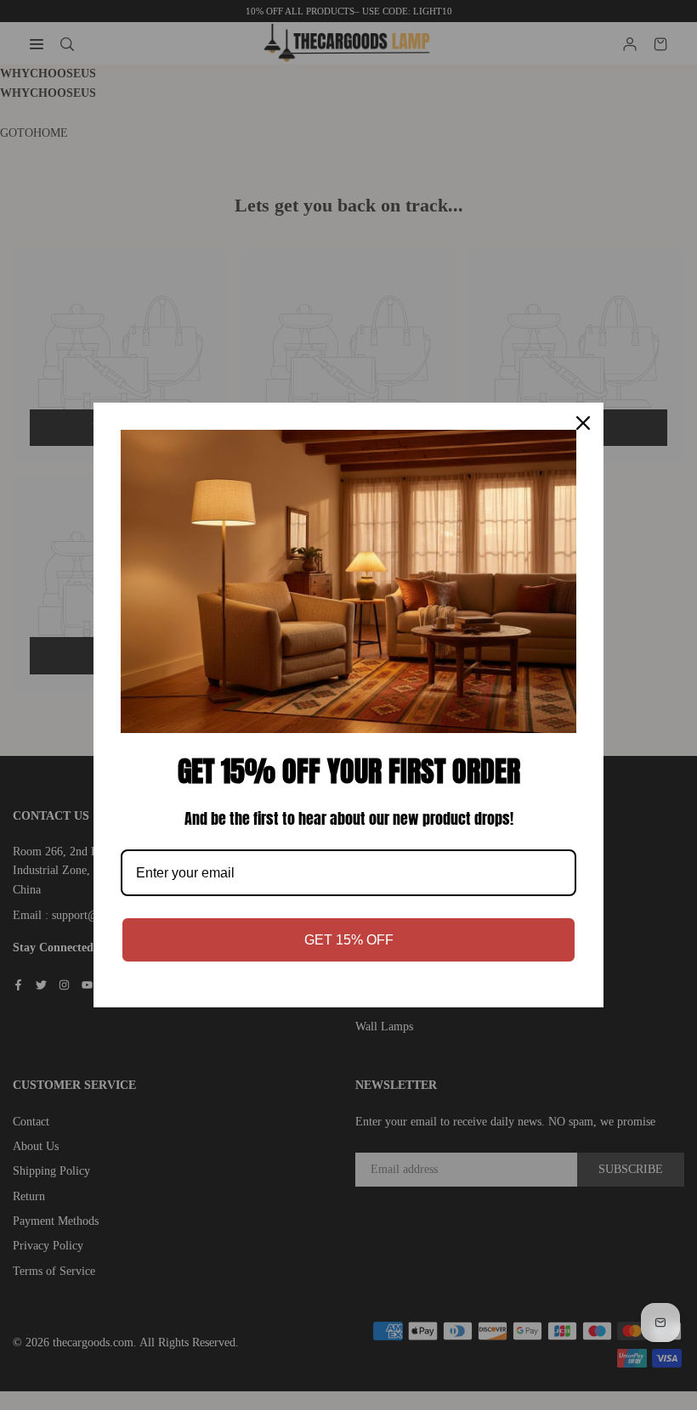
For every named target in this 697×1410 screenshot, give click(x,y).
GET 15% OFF (349, 940)
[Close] (583, 423)
